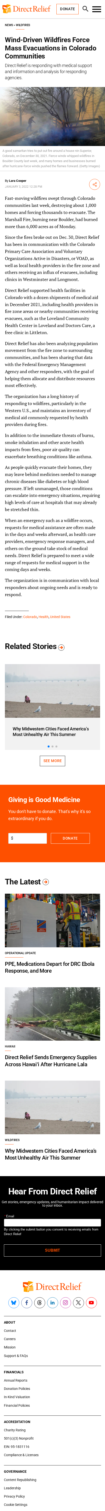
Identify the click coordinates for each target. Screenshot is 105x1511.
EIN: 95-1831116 (16, 1447)
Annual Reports (15, 1380)
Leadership (12, 1488)
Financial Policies (17, 1405)
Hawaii (10, 1046)
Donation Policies (17, 1389)
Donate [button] (67, 9)
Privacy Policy (14, 1496)
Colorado (30, 617)
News (9, 25)
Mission (10, 1347)
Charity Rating (15, 1430)
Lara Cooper (17, 181)
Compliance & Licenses (21, 1455)
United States (60, 617)
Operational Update (20, 953)
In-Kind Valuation (17, 1397)
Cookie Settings (15, 1505)
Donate (70, 838)
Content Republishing (20, 1480)
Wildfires (23, 25)
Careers (10, 1339)
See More (52, 761)
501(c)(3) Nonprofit (19, 1438)
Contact (10, 1331)
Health (44, 617)
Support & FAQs (16, 1356)
